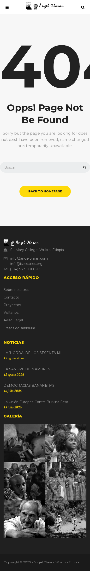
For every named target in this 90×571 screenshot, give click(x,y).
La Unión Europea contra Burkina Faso (36, 402)
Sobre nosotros (16, 290)
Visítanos (11, 312)
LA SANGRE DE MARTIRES (27, 369)
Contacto (11, 297)
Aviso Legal (13, 320)
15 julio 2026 (13, 390)
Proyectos (12, 305)
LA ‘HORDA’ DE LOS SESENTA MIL (34, 353)
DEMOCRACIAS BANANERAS (29, 385)
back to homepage (45, 191)
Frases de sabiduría (19, 328)
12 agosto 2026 (14, 357)
